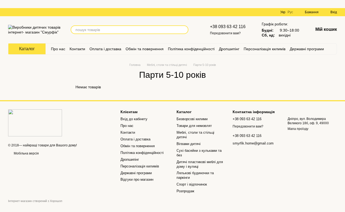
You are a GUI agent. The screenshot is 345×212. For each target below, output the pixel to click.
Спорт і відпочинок (192, 184)
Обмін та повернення (145, 49)
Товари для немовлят (194, 126)
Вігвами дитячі (189, 144)
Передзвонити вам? (225, 33)
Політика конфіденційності (191, 49)
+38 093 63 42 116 (228, 26)
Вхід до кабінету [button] (133, 119)
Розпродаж (185, 191)
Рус (290, 12)
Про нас (58, 49)
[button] (340, 4)
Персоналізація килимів (264, 49)
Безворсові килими (192, 119)
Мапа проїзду (298, 129)
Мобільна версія (26, 153)
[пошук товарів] (184, 29)
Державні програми (307, 49)
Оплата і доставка (105, 49)
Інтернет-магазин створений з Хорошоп (35, 201)
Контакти (77, 49)
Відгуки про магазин (136, 179)
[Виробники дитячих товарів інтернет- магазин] (35, 122)
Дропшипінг (229, 49)
